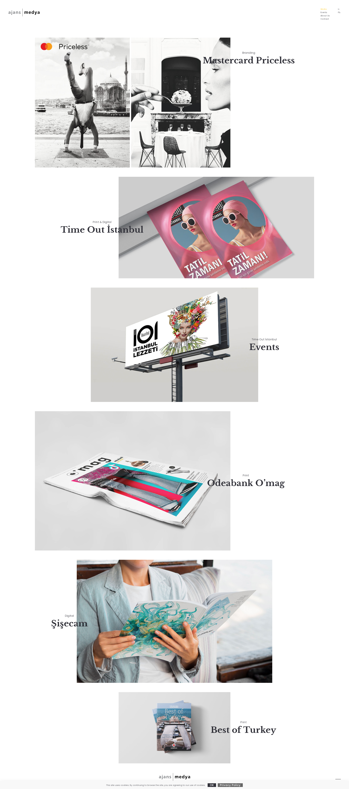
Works (324, 9)
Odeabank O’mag (246, 483)
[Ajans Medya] (24, 12)
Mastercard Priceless (249, 60)
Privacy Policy (230, 785)
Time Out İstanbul (102, 229)
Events (324, 12)
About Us (325, 16)
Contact (325, 19)
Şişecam (69, 623)
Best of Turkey (243, 730)
